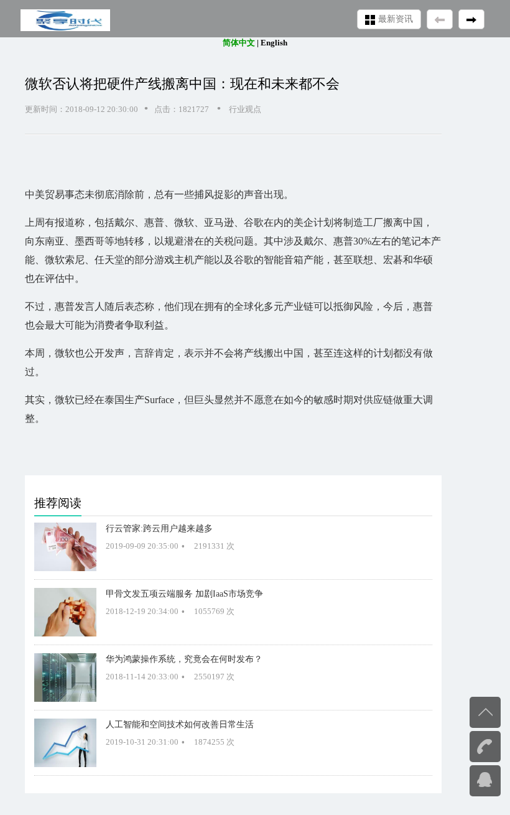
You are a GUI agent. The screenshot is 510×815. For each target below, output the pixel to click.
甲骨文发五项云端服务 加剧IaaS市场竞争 (184, 593)
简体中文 (239, 42)
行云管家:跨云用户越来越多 (159, 528)
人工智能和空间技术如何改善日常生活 (180, 724)
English (274, 42)
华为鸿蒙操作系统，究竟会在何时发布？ (184, 659)
